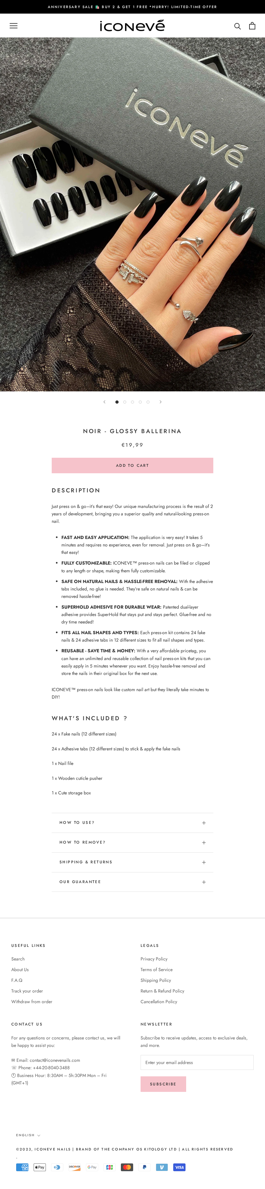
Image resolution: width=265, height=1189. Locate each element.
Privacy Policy (154, 959)
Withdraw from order (31, 1001)
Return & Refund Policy (162, 991)
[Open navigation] (13, 25)
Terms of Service (157, 969)
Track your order (27, 991)
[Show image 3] (132, 402)
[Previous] (104, 401)
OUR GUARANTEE (80, 882)
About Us (20, 969)
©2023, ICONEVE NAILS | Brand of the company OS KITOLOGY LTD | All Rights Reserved (124, 1149)
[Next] (161, 401)
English (25, 1135)
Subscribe (163, 1084)
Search (18, 959)
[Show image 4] (140, 402)
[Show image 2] (124, 402)
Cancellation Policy (159, 1001)
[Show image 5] (148, 402)
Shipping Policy (156, 980)
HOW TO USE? (77, 822)
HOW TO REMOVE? (82, 842)
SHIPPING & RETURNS (85, 862)
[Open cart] (252, 25)
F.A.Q (16, 980)
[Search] (237, 25)
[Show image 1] (117, 402)
